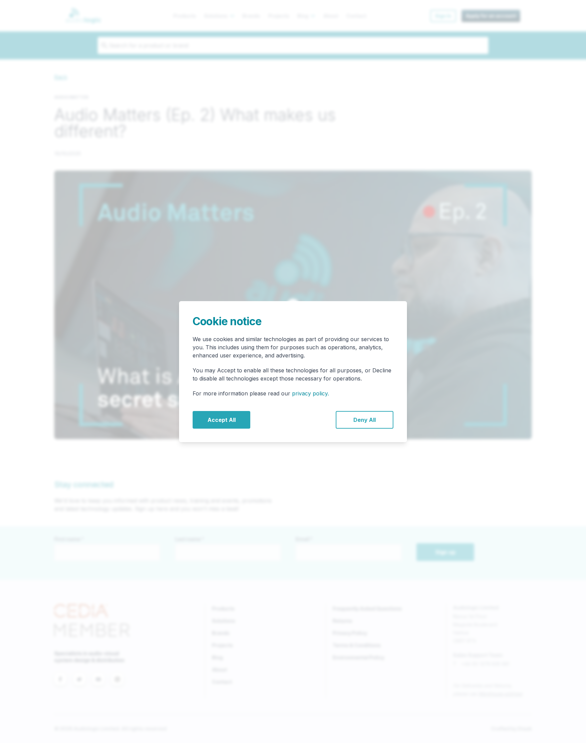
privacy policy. (310, 393)
